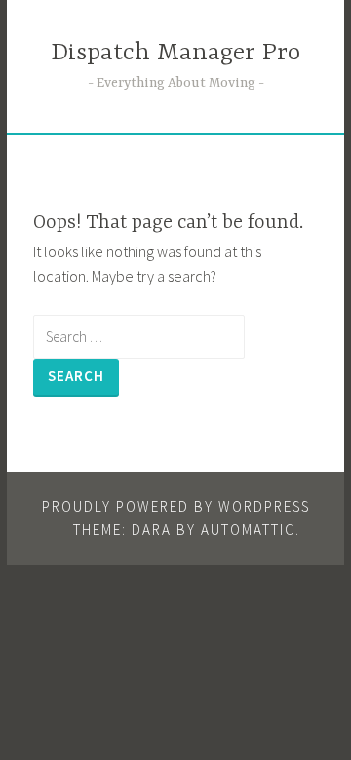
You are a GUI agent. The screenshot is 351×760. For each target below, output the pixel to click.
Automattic (248, 529)
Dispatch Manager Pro (175, 53)
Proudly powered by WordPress (176, 506)
